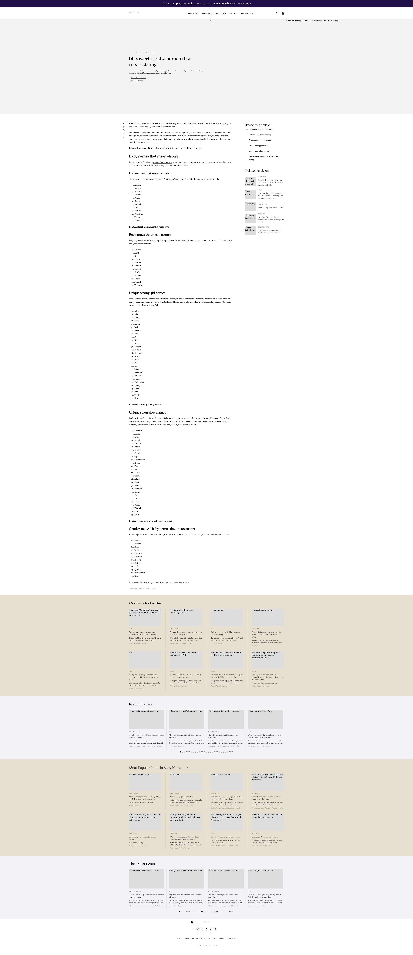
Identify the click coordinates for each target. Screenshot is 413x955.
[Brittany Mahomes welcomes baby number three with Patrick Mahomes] (145, 617)
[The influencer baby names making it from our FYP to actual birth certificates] (145, 782)
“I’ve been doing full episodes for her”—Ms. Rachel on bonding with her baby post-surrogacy (270, 195)
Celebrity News (263, 227)
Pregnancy (193, 13)
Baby (131, 672)
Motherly (255, 629)
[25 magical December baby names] (268, 822)
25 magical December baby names (265, 837)
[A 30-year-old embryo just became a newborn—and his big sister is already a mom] (145, 660)
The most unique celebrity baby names (225, 837)
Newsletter (189, 938)
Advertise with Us (203, 938)
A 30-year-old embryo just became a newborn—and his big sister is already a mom (144, 677)
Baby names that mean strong (260, 129)
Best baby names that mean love (153, 226)
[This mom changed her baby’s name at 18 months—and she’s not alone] (227, 782)
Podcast (233, 13)
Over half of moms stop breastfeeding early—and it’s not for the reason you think (266, 634)
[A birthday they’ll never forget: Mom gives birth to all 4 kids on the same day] (227, 660)
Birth (136, 688)
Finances (145, 746)
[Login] (283, 13)
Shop (223, 13)
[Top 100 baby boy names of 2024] (250, 206)
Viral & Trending (181, 686)
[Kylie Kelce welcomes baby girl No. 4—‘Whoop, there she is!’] (250, 230)
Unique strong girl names (258, 145)
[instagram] (198, 929)
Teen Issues (266, 746)
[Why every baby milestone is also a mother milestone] (186, 719)
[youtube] (206, 929)
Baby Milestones (179, 746)
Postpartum (220, 643)
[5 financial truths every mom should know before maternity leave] (186, 617)
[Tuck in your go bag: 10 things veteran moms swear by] (227, 617)
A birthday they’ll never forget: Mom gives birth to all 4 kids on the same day (227, 676)
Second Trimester (185, 643)
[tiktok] (211, 929)
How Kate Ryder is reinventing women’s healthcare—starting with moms (271, 219)
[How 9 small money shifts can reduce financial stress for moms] (146, 719)
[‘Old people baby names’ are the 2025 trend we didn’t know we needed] (186, 822)
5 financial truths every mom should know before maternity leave (186, 633)
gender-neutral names (174, 534)
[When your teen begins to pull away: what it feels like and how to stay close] (265, 719)
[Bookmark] (123, 137)
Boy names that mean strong (260, 140)
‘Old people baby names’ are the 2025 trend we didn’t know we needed (184, 838)
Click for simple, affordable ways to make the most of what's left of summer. (207, 3)
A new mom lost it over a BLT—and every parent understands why (185, 676)
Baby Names (150, 53)
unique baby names (162, 162)
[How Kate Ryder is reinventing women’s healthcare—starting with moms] (250, 218)
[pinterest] (215, 929)
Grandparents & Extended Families (223, 747)
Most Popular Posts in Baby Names (156, 768)
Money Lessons (135, 732)
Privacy (214, 938)
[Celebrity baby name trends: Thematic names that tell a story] (268, 782)
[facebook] (202, 929)
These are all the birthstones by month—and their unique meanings (169, 148)
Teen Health (256, 746)
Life (216, 13)
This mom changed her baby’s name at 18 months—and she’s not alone (226, 798)
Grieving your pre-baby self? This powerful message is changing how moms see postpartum (268, 677)
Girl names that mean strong (260, 134)
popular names (191, 139)
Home (131, 53)
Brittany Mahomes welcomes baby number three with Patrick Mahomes (143, 633)
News (260, 190)
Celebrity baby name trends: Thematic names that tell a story (266, 798)
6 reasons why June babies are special (155, 521)
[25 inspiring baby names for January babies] (145, 822)
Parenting (206, 13)
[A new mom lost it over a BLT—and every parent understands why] (186, 660)
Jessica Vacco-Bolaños (138, 78)
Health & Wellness (156, 746)
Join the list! (247, 13)
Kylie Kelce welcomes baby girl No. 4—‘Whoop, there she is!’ (269, 231)
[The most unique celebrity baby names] (227, 822)
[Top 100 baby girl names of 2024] (186, 782)
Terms (221, 938)
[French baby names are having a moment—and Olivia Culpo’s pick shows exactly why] (250, 181)
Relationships (213, 732)
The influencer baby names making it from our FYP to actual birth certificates (145, 798)
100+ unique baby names (149, 404)
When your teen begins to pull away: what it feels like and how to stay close (264, 736)
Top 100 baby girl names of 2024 (182, 797)
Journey (153, 588)
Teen (249, 732)
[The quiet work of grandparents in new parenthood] (226, 719)
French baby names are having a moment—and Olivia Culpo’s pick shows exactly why (270, 182)
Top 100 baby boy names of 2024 (271, 207)
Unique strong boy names (259, 151)
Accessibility (231, 938)
